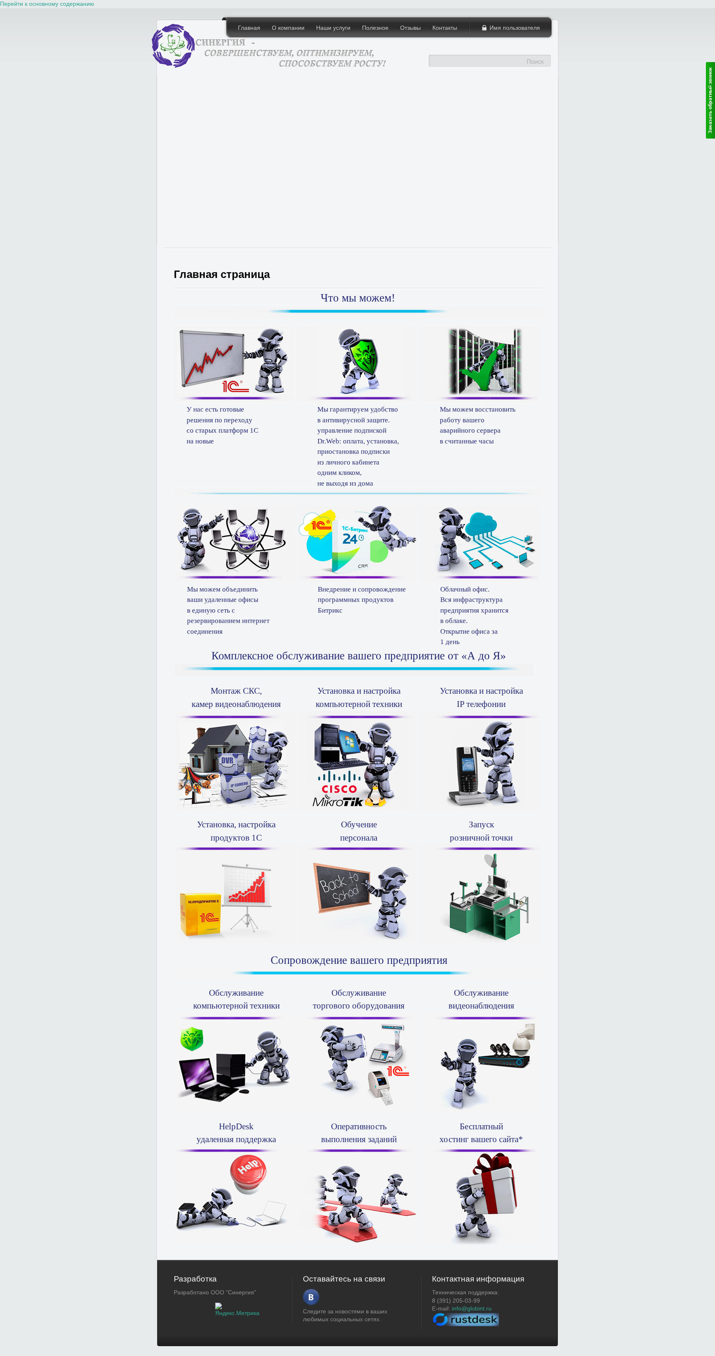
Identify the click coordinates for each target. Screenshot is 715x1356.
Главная (249, 27)
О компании (288, 27)
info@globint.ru (472, 1308)
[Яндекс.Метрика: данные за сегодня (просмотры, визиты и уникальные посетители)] (237, 1310)
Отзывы (410, 27)
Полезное (375, 27)
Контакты (444, 27)
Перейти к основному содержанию (47, 3)
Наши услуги (333, 27)
